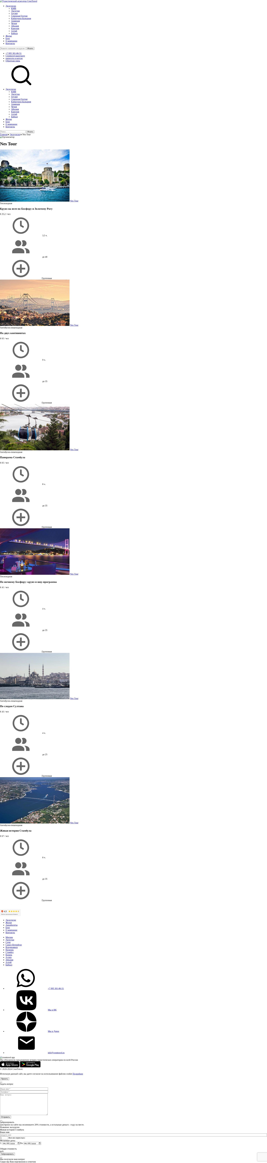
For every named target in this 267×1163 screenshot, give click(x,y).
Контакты (10, 43)
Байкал (14, 33)
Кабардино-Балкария (21, 18)
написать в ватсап (14, 58)
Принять (4, 1079)
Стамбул (9, 952)
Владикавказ (12, 947)
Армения (15, 21)
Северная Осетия (19, 16)
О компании (11, 41)
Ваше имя (4, 1132)
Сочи (8, 942)
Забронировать (7, 1154)
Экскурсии (11, 6)
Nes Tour (74, 201)
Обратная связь (13, 61)
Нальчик (10, 950)
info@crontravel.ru (56, 1052)
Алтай (14, 31)
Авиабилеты (12, 925)
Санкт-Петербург (14, 945)
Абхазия (15, 26)
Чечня (14, 23)
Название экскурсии (9, 1127)
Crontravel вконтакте (15, 56)
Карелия (15, 28)
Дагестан (15, 11)
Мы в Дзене (53, 1031)
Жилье (9, 36)
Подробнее (78, 1074)
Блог (8, 38)
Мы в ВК (52, 1010)
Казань (9, 955)
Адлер (9, 957)
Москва (9, 937)
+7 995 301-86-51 (14, 53)
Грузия (14, 13)
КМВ (13, 8)
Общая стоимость (8, 1149)
